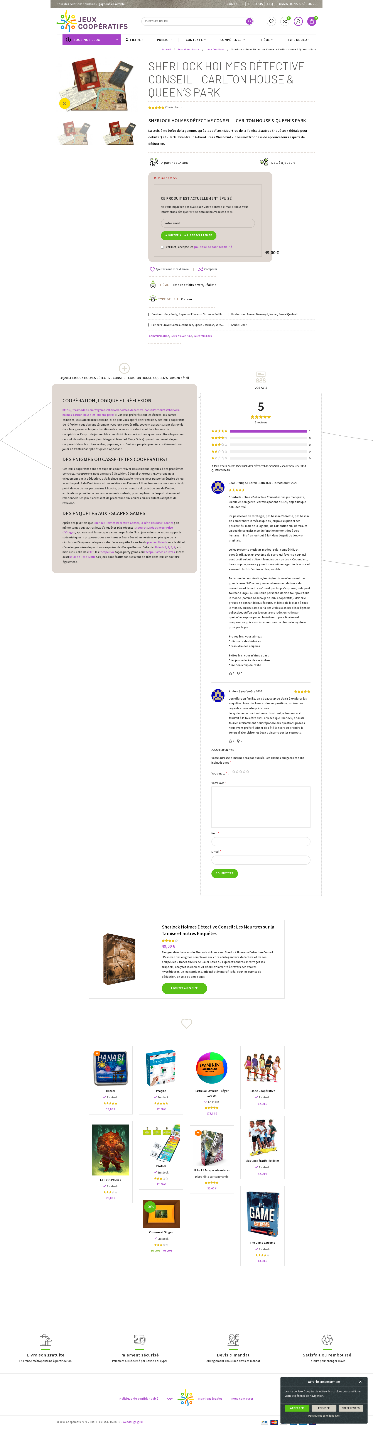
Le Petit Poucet (110, 1180)
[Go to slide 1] (95, 108)
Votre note (219, 773)
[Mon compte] (298, 21)
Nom (215, 833)
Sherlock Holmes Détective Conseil (116, 523)
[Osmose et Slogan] (161, 1214)
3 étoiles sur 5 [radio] (240, 771)
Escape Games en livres (159, 552)
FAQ (270, 4)
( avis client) (173, 107)
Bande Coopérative (262, 1091)
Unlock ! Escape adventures (212, 1170)
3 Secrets (141, 528)
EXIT (91, 552)
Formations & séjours (296, 4)
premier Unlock (157, 542)
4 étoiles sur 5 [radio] (244, 771)
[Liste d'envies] (271, 21)
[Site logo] (92, 21)
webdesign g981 (133, 1422)
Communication (159, 336)
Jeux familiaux (215, 49)
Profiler (161, 1166)
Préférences (351, 1408)
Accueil (166, 49)
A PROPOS (255, 4)
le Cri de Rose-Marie (82, 557)
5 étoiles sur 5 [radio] (247, 771)
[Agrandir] (64, 103)
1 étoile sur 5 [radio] (233, 771)
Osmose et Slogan (161, 1232)
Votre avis (219, 783)
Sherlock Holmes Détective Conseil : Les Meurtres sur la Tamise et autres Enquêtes (218, 930)
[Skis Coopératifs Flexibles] (262, 1138)
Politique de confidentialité (324, 1416)
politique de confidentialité (213, 247)
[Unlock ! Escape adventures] (212, 1147)
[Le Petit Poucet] (110, 1150)
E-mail (216, 851)
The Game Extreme (262, 1243)
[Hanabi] (110, 1068)
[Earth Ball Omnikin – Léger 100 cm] (212, 1068)
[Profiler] (161, 1143)
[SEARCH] (249, 21)
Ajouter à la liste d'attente (188, 235)
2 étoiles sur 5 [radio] (237, 771)
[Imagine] (161, 1068)
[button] (361, 1382)
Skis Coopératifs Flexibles (262, 1161)
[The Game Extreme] (262, 1213)
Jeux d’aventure (181, 336)
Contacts (235, 4)
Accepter (297, 1408)
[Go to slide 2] (99, 108)
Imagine (161, 1091)
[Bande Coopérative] (262, 1068)
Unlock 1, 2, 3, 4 (165, 547)
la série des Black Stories (157, 523)
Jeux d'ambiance (188, 49)
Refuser (324, 1408)
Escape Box (107, 552)
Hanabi (110, 1091)
